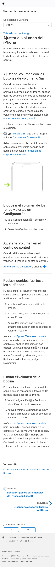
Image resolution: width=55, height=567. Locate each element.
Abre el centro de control (17, 266)
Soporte (12, 537)
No (28, 530)
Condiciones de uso (29, 559)
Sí (11, 530)
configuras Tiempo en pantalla (29, 336)
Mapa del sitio (26, 562)
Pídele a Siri (19, 133)
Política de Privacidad (10, 559)
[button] (16, 33)
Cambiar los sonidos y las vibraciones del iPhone (26, 471)
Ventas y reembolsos (10, 562)
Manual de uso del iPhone (19, 11)
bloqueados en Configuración (19, 118)
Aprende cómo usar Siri (28, 137)
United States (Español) (11, 551)
